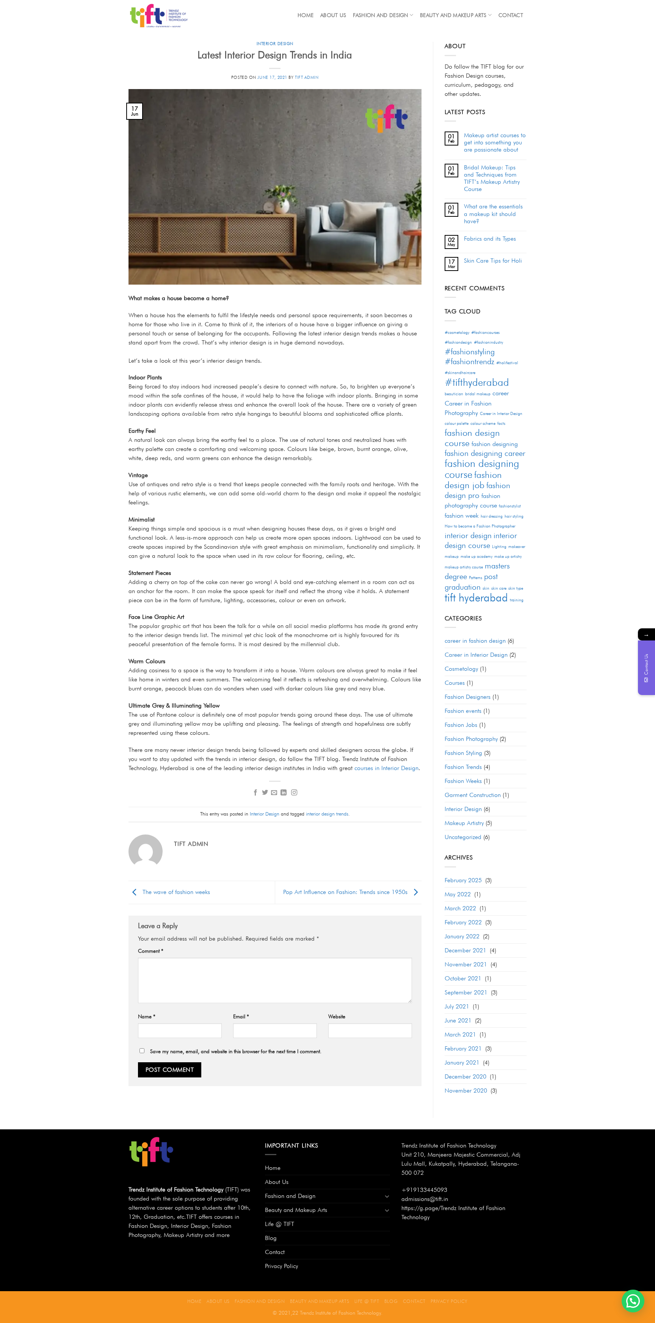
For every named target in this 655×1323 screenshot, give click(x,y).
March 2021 (460, 1034)
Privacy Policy (281, 1266)
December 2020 (465, 1076)
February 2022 (463, 922)
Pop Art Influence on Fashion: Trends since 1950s (346, 892)
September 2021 (466, 992)
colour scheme (482, 423)
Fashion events (463, 710)
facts (501, 423)
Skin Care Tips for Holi (493, 260)
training (516, 600)
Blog (271, 1238)
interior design (468, 535)
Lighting (499, 546)
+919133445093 (424, 1189)
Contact (510, 15)
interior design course (481, 540)
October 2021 (463, 978)
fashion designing (495, 444)
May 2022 (458, 894)
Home (305, 15)
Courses (455, 682)
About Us (333, 15)
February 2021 (463, 1048)
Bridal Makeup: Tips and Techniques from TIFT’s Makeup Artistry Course (492, 178)
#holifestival (507, 362)
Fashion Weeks (463, 780)
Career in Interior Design (501, 413)
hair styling (514, 516)
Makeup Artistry (464, 823)
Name (146, 1016)
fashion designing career (485, 453)
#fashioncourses (485, 332)
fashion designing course (482, 468)
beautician (454, 393)
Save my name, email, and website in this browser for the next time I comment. (235, 1051)
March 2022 (460, 908)
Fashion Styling (463, 752)
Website (336, 1016)
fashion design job (473, 479)
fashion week (462, 515)
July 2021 (457, 1006)
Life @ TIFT (279, 1223)
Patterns (475, 577)
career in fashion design (475, 640)
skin (486, 588)
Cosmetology (461, 668)
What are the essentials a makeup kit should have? (493, 213)
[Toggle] (387, 1196)
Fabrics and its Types (490, 238)
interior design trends (327, 814)
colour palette (457, 423)
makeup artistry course (464, 567)
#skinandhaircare (460, 372)
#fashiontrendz (469, 361)
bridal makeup (477, 393)
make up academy (476, 556)
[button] (633, 1301)
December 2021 (465, 950)
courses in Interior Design (386, 768)
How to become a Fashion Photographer (480, 526)
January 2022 (462, 936)
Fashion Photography (471, 738)
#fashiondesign (458, 342)
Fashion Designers (467, 696)
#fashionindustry (488, 342)
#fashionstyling (470, 351)
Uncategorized (463, 837)
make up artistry (508, 556)
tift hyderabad (476, 597)
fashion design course (472, 437)
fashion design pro (477, 490)
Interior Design (275, 43)
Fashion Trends (463, 766)
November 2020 (466, 1090)
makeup (452, 556)
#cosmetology (457, 332)
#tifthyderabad (477, 382)
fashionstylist (510, 506)
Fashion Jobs (461, 724)
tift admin (307, 77)
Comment (150, 950)
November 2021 (466, 964)
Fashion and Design (380, 15)
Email (241, 1016)
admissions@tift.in (424, 1198)
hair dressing (492, 516)
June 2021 (458, 1020)
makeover (516, 546)
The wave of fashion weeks (175, 892)
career (500, 393)
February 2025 (463, 880)
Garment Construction (473, 794)
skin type (515, 588)
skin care (498, 588)
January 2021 (462, 1062)
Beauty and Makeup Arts (453, 15)
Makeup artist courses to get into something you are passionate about (495, 142)
